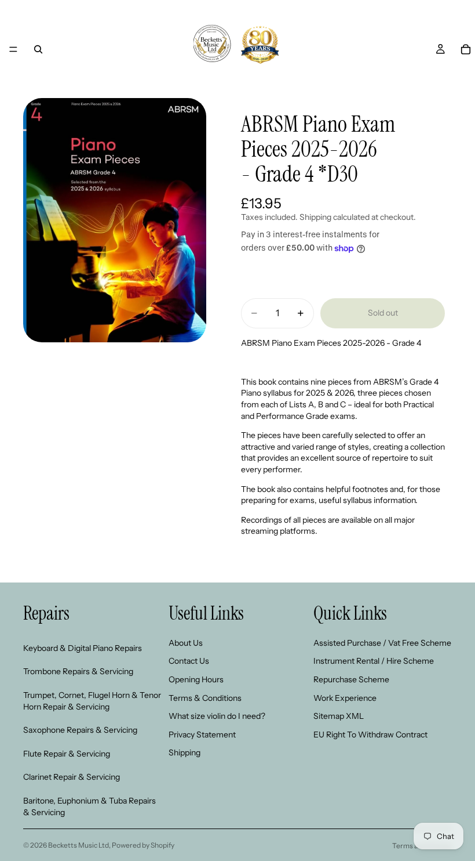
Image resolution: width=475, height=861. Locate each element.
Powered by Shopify (143, 845)
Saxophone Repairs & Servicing (80, 730)
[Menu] (13, 49)
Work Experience (345, 698)
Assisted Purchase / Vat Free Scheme (382, 643)
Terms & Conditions (205, 698)
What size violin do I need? (217, 716)
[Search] (38, 49)
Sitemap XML (338, 716)
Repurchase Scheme (351, 679)
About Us (186, 643)
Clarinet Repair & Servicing (71, 777)
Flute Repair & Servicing (66, 753)
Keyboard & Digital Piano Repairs (82, 648)
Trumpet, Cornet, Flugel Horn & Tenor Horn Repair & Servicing (92, 701)
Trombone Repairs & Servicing (78, 672)
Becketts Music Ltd (78, 845)
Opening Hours (196, 679)
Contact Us (189, 661)
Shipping (184, 753)
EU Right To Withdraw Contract (370, 734)
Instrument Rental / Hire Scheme (373, 661)
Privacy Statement (202, 734)
